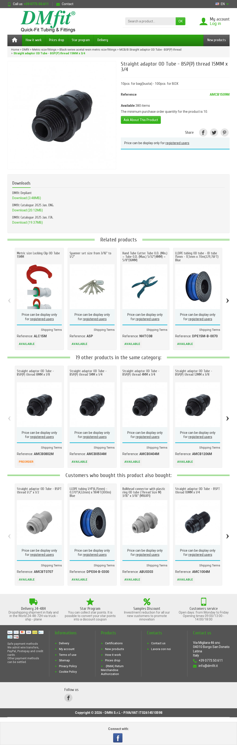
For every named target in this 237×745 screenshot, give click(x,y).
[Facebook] (118, 735)
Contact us (158, 643)
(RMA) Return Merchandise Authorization (112, 669)
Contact (67, 4)
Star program (81, 40)
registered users (177, 143)
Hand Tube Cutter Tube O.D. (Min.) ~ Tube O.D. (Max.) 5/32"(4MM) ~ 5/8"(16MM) (144, 256)
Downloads (21, 183)
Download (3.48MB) (26, 198)
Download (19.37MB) (27, 222)
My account (67, 649)
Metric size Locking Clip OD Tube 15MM (38, 255)
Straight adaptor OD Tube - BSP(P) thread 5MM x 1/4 (88, 373)
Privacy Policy (68, 666)
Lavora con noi (161, 649)
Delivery (102, 40)
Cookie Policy (68, 672)
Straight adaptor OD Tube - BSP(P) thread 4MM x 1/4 (140, 373)
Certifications (114, 643)
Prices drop (56, 40)
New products (216, 40)
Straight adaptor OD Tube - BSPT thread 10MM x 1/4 (197, 490)
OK (180, 21)
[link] (203, 132)
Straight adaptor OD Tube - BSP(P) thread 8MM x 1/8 (35, 373)
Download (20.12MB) (27, 210)
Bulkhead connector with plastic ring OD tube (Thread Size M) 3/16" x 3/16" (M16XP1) (143, 492)
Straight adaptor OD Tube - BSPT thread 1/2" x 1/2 (39, 490)
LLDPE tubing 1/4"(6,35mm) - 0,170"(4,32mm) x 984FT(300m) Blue (90, 492)
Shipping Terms (51, 329)
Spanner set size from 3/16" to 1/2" (90, 255)
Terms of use (67, 655)
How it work (33, 40)
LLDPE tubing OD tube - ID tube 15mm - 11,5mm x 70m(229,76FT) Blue (196, 256)
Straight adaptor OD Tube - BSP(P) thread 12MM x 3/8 (193, 373)
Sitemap (64, 660)
